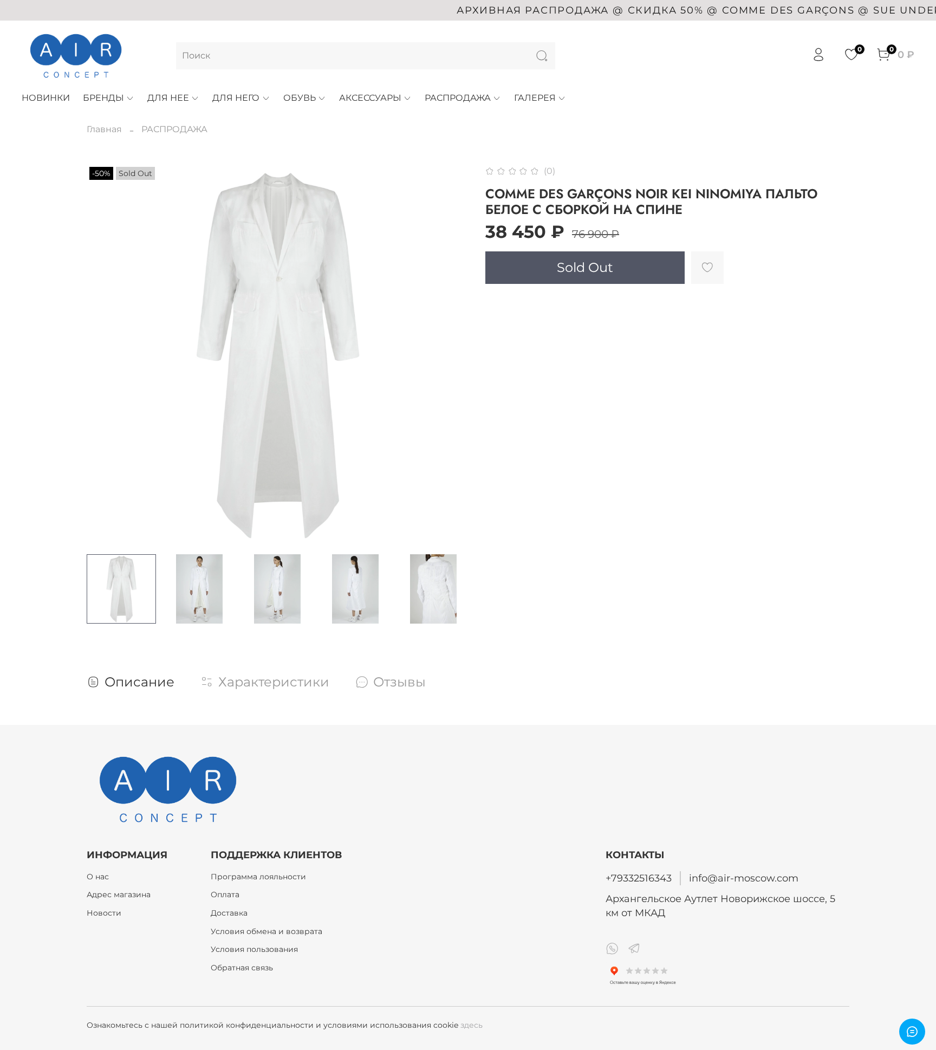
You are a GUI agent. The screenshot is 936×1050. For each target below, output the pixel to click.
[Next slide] (451, 355)
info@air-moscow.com (743, 878)
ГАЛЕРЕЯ (535, 98)
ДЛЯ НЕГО (235, 98)
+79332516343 (639, 878)
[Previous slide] (104, 355)
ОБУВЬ (299, 98)
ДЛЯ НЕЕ (168, 98)
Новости (104, 913)
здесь (471, 1025)
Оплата (225, 894)
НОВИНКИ (46, 98)
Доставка (229, 913)
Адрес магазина (119, 894)
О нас (98, 877)
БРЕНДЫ (103, 98)
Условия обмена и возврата (266, 931)
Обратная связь (242, 968)
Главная (104, 129)
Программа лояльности (258, 877)
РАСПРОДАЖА (458, 98)
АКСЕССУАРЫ (370, 98)
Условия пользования (254, 949)
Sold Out (585, 267)
